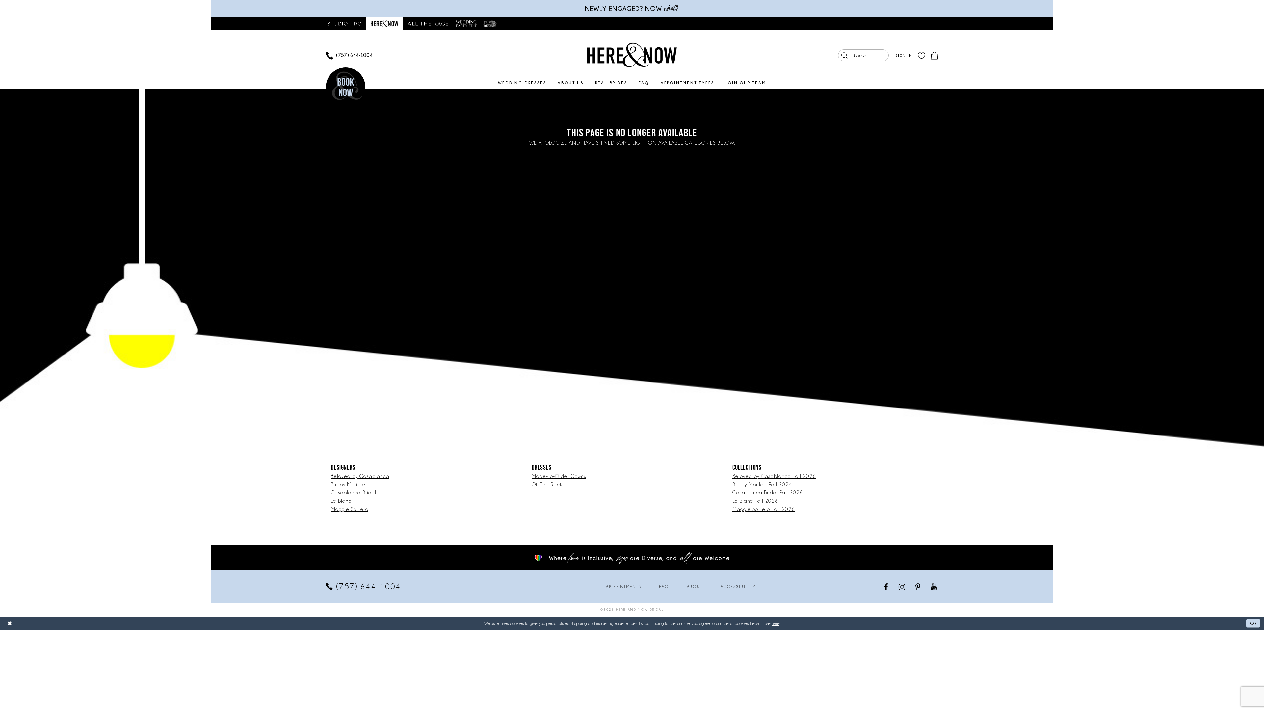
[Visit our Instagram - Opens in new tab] (902, 586)
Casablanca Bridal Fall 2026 (767, 492)
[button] (904, 55)
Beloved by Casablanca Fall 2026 (774, 476)
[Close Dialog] (10, 623)
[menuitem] (349, 55)
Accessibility (738, 586)
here (775, 623)
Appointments (624, 586)
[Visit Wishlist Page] (921, 55)
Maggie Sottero (349, 509)
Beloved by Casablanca (360, 476)
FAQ (664, 586)
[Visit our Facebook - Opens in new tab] (886, 586)
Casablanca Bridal (353, 492)
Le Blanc (341, 501)
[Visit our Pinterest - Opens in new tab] (918, 586)
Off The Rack (547, 484)
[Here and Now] (632, 54)
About (695, 586)
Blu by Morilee (348, 484)
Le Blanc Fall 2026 (755, 501)
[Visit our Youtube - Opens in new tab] (934, 586)
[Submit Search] (844, 55)
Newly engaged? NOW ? (632, 8)
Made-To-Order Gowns (559, 476)
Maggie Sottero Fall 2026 (763, 509)
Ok (1253, 623)
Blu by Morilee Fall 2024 (762, 484)
